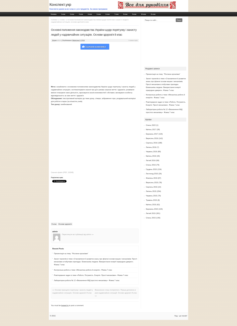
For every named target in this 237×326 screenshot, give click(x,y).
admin (59, 40)
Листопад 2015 (152, 174)
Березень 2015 (152, 209)
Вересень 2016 (152, 138)
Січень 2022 (151, 125)
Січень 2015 (151, 218)
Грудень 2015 (151, 169)
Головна (53, 14)
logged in (65, 305)
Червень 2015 (151, 196)
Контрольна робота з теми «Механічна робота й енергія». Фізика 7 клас (83, 270)
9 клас (134, 14)
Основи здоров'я (65, 224)
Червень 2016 (151, 152)
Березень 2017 (152, 134)
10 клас (143, 14)
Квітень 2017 (151, 129)
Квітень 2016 (151, 156)
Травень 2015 (151, 200)
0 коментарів (133, 40)
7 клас (116, 14)
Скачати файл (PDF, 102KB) (62, 172)
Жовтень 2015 (151, 178)
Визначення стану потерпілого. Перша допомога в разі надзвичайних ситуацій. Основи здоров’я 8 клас (116, 293)
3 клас (81, 14)
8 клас (125, 14)
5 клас (99, 14)
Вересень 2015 (152, 182)
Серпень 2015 (151, 187)
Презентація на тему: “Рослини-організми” (71, 253)
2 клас (72, 14)
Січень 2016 (151, 165)
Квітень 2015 (151, 205)
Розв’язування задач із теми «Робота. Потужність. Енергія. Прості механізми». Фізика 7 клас (91, 275)
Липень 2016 (151, 147)
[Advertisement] (95, 67)
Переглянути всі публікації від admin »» (78, 234)
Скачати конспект (95, 46)
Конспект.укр (60, 4)
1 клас (63, 14)
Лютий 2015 (151, 213)
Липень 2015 (151, 191)
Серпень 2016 (151, 143)
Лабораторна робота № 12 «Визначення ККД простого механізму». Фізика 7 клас (86, 280)
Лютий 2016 (151, 160)
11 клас (153, 14)
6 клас (108, 14)
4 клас (90, 14)
